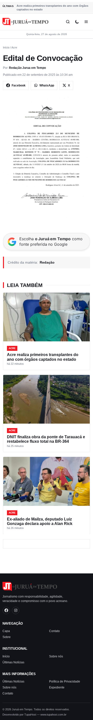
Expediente (56, 687)
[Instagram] (15, 610)
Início (6, 47)
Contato (54, 631)
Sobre (6, 637)
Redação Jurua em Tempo (27, 68)
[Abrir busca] (67, 21)
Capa (6, 631)
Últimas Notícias (13, 662)
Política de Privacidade (64, 681)
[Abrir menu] (86, 21)
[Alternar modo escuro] (77, 21)
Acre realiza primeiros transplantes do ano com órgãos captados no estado (52, 7)
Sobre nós (56, 656)
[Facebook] (6, 610)
